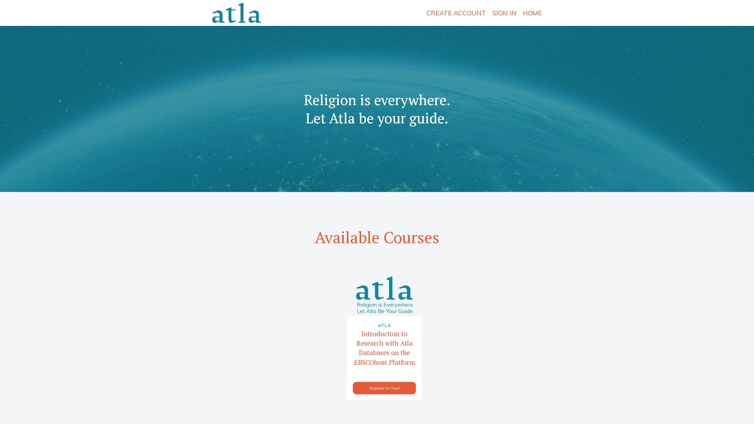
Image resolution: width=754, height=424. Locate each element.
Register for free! (384, 388)
